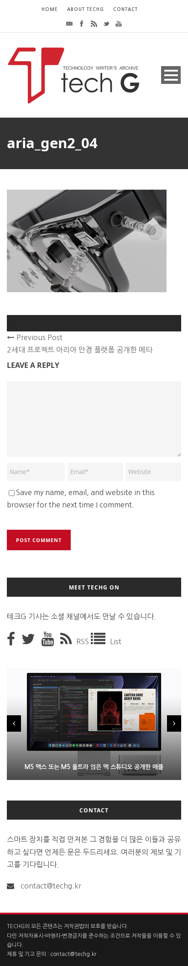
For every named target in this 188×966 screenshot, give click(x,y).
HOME (50, 9)
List (115, 641)
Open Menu (171, 75)
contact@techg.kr (51, 885)
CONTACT (125, 9)
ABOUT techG (85, 9)
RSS (83, 641)
